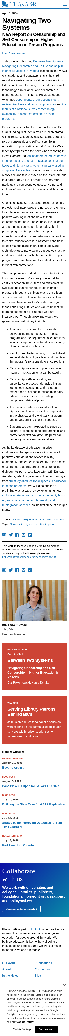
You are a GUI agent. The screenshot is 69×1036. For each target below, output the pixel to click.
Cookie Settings (22, 1029)
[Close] (65, 985)
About (6, 969)
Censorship (16, 524)
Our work (8, 963)
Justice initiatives (55, 519)
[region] (34, 1008)
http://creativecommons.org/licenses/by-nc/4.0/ (29, 556)
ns (37, 70)
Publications (43, 963)
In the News (10, 975)
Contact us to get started (21, 908)
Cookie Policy (25, 1021)
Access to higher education (28, 519)
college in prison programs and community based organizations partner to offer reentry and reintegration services (34, 500)
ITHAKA (35, 929)
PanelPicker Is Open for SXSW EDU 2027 (30, 786)
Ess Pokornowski (13, 53)
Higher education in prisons (40, 524)
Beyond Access (13, 767)
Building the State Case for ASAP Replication (33, 804)
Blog (38, 975)
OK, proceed (46, 1029)
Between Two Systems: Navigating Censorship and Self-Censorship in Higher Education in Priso (33, 66)
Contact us (42, 969)
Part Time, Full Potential (18, 845)
